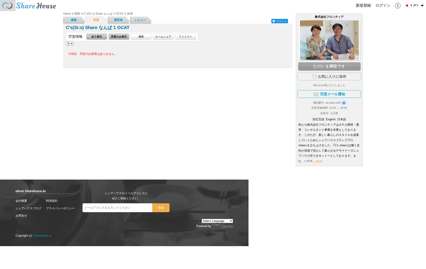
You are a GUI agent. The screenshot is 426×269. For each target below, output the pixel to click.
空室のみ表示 (119, 36)
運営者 (118, 20)
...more (317, 161)
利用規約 (51, 200)
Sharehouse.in (42, 235)
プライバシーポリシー (60, 208)
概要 (74, 20)
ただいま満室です (329, 66)
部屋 (96, 20)
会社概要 (21, 200)
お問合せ (21, 215)
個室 (141, 36)
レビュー (140, 20)
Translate (227, 226)
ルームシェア (163, 36)
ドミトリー (185, 36)
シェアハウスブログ (28, 208)
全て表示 (96, 36)
